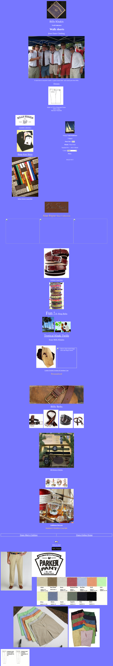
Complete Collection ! (25, 127)
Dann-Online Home (84, 535)
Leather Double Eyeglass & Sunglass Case (56, 370)
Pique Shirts (25, 154)
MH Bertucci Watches (56, 470)
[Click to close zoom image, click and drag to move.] (67, 358)
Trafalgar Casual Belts (56, 280)
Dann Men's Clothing (29, 535)
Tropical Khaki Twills (56, 335)
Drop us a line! (56, 545)
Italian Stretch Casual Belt (25, 199)
